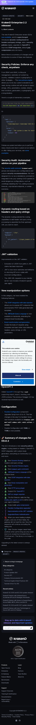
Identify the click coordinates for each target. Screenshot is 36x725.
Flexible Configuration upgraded (19, 508)
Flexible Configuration (12, 412)
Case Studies (22, 674)
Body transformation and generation (17, 322)
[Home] (8, 8)
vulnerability (5, 701)
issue (8, 699)
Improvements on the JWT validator (20, 511)
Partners (20, 671)
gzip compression (23, 505)
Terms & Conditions (7, 715)
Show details (26, 369)
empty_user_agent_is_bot (13, 500)
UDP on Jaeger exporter (16, 494)
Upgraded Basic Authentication (18, 514)
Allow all (18, 375)
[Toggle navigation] (33, 8)
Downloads (5, 683)
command (20, 469)
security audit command (13, 168)
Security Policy (6, 716)
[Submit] (31, 628)
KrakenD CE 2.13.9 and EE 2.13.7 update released (18, 605)
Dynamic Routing (17, 460)
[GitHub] (19, 720)
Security (21, 16)
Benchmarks (5, 680)
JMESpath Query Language (17, 314)
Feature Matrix (6, 677)
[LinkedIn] (16, 720)
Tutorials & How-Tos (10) (11, 583)
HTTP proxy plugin (18, 488)
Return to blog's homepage (14, 561)
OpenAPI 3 (10, 392)
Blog (19, 668)
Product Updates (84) (11, 572)
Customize (16, 381)
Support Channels (7, 691)
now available (6, 37)
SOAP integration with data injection (20, 303)
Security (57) (8, 575)
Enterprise (4, 671)
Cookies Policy (19, 715)
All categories (8, 570)
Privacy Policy (29, 715)
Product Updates (8, 16)
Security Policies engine (20, 466)
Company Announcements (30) (13, 578)
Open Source (5, 668)
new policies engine (25, 80)
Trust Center (16, 716)
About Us (21, 677)
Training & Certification (9, 694)
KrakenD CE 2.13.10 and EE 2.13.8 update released (17, 2)
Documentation (6, 697)
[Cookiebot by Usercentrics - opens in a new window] (26, 342)
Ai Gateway (5, 674)
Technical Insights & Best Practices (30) (16, 581)
